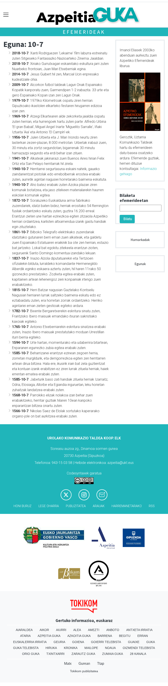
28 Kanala (138, 654)
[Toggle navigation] (6, 15)
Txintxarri (55, 654)
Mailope (91, 648)
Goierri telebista (106, 642)
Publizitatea (76, 506)
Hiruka (51, 648)
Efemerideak (84, 32)
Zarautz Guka (83, 654)
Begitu (124, 636)
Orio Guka (30, 654)
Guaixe (133, 642)
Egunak (140, 264)
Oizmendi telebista (139, 648)
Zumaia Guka (112, 654)
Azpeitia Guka (49, 636)
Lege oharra (48, 506)
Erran (142, 636)
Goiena (78, 642)
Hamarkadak (140, 239)
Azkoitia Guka (79, 636)
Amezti (93, 630)
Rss (152, 506)
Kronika (70, 648)
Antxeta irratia (139, 630)
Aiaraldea (24, 630)
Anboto (112, 630)
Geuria (59, 642)
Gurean (84, 663)
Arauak (99, 506)
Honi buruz (23, 506)
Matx (68, 663)
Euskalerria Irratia (30, 642)
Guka (150, 642)
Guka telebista (25, 648)
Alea (77, 630)
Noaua (110, 648)
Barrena (105, 636)
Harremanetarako (127, 506)
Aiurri (61, 630)
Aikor (44, 630)
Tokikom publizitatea (84, 671)
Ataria (25, 636)
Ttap (100, 663)
